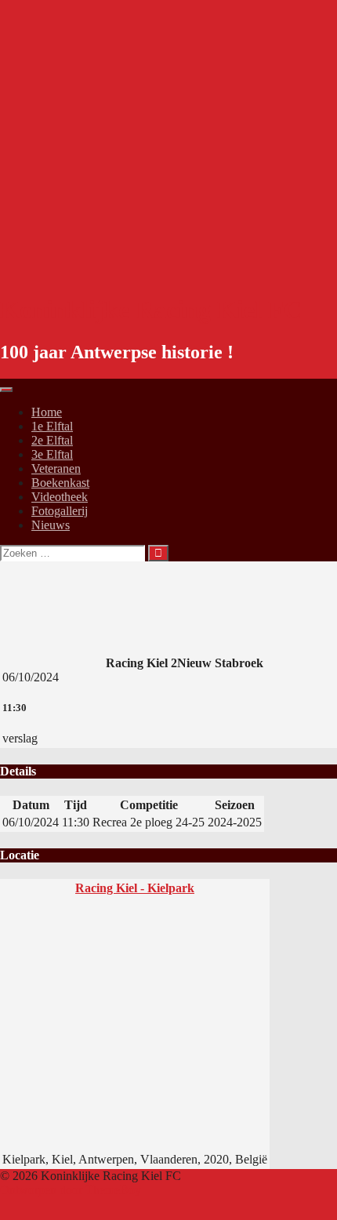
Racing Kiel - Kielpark (134, 888)
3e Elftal (52, 454)
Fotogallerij (59, 510)
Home (46, 412)
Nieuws (50, 525)
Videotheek (59, 496)
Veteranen (56, 468)
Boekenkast (60, 482)
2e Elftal (52, 440)
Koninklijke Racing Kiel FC (151, 310)
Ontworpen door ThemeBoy (70, 1189)
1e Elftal (52, 426)
